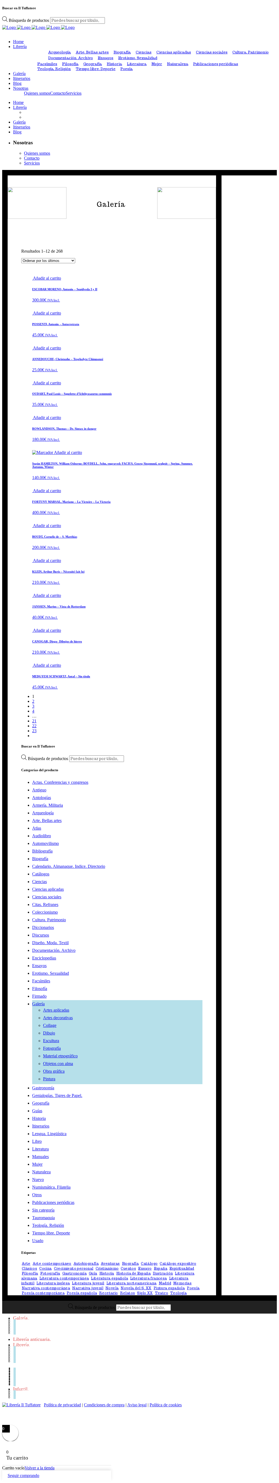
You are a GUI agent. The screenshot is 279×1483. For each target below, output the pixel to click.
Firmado (39, 996)
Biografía (122, 52)
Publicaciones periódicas (215, 64)
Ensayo (144, 1268)
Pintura (49, 1079)
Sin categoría (43, 1210)
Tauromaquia (43, 1217)
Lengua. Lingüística (49, 1133)
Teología (178, 1293)
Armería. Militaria (47, 805)
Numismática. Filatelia (51, 1187)
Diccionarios (43, 927)
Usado (37, 1240)
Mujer (156, 64)
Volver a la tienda (39, 1468)
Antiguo (39, 790)
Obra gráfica (54, 1071)
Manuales (40, 1156)
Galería (38, 1003)
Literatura (137, 64)
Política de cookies (166, 1405)
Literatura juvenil (88, 1283)
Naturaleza (177, 64)
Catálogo (149, 1263)
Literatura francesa (148, 1278)
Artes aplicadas (56, 1010)
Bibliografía (42, 851)
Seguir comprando (23, 1475)
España (160, 1268)
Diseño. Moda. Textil (50, 942)
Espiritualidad (181, 1268)
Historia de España (133, 1273)
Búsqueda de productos (29, 20)
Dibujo (49, 1033)
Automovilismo (45, 843)
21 (34, 721)
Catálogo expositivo (178, 1263)
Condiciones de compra (104, 1405)
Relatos (127, 1293)
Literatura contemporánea (64, 1278)
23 (34, 730)
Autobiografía (86, 1263)
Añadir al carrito (47, 278)
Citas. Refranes (45, 904)
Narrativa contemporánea (46, 1288)
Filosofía (70, 64)
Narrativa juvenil (87, 1288)
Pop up (26, 1397)
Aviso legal (137, 1405)
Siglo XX (145, 1293)
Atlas (36, 828)
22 (34, 725)
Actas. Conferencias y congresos (60, 782)
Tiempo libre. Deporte (96, 69)
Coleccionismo (45, 912)
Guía (93, 1273)
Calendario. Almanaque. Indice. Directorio (68, 866)
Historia (114, 64)
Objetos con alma (58, 1063)
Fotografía (52, 1048)
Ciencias (143, 52)
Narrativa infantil (36, 1395)
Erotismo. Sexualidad (137, 58)
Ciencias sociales (212, 52)
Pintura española (169, 1288)
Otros (37, 1194)
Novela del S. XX (136, 1288)
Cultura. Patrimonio (250, 52)
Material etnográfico (60, 1056)
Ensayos (105, 58)
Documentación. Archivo (70, 58)
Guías (37, 1110)
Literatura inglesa (53, 1283)
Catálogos (40, 874)
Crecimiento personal (73, 1268)
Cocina (45, 1268)
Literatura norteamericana (132, 1283)
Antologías (41, 797)
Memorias (182, 1283)
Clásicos (29, 1268)
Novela (112, 1288)
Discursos (40, 935)
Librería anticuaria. (32, 1339)
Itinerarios (40, 1126)
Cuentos (128, 1268)
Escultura (51, 1040)
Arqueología (59, 52)
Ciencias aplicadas (173, 52)
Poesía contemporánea (43, 1293)
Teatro (161, 1293)
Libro (37, 1141)
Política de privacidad (62, 1405)
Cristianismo (107, 1268)
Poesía (126, 69)
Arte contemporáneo (52, 1263)
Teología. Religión (54, 69)
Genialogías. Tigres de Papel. (57, 1095)
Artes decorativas (58, 1017)
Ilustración (163, 1273)
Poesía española (82, 1293)
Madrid (165, 1283)
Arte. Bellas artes (92, 52)
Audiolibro (41, 835)
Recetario (108, 1293)
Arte (26, 1263)
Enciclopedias (44, 958)
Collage (49, 1025)
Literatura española (109, 1278)
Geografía (92, 64)
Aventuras (110, 1263)
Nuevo (38, 1179)
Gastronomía (43, 1088)
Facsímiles (47, 64)
